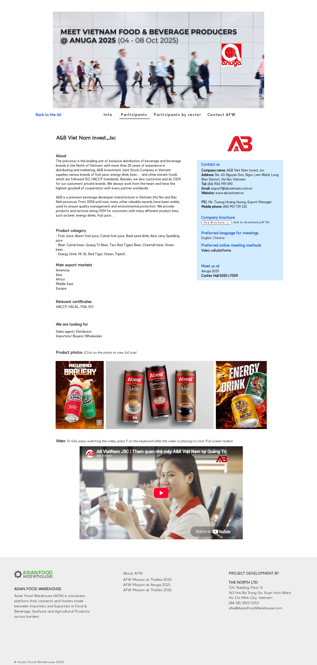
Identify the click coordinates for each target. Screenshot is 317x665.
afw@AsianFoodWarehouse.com (255, 608)
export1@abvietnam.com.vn (231, 188)
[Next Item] (259, 395)
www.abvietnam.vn (229, 193)
